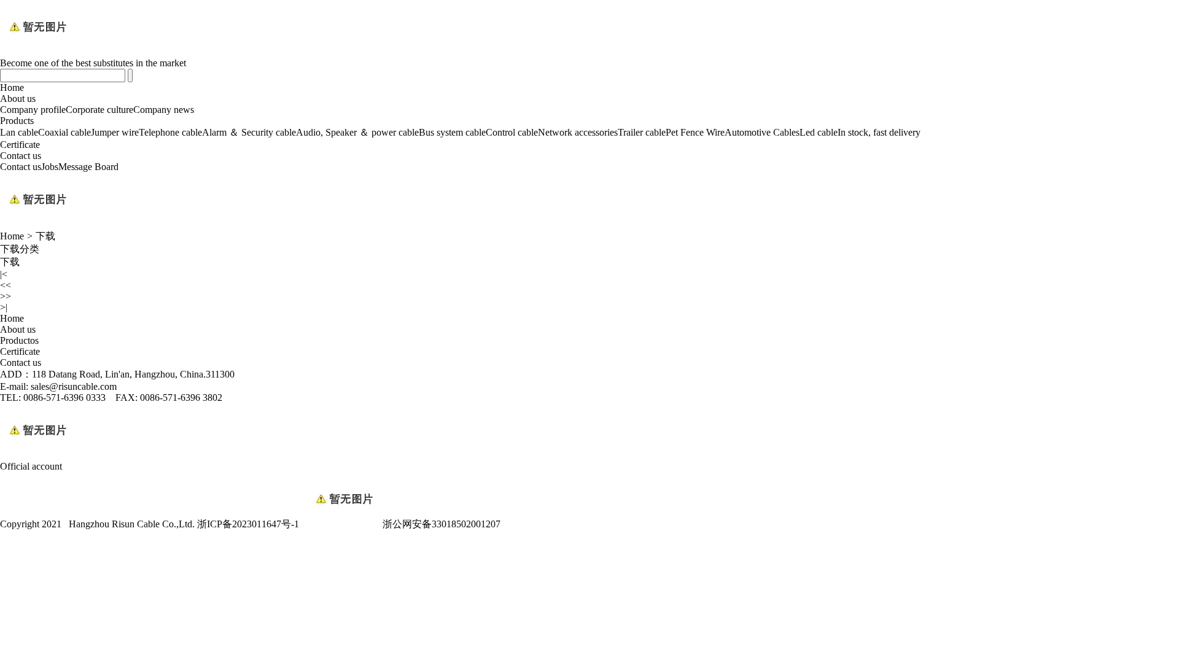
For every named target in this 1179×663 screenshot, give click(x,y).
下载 (45, 236)
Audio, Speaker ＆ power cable (357, 132)
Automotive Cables (762, 132)
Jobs (49, 166)
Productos (19, 340)
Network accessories (578, 132)
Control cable (512, 132)
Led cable (819, 132)
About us (18, 98)
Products (17, 120)
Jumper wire (115, 132)
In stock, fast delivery (879, 132)
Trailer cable (642, 132)
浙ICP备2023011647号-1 (248, 524)
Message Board (88, 166)
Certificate (20, 144)
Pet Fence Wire (695, 132)
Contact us (20, 155)
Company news (163, 109)
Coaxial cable (64, 132)
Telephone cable (170, 132)
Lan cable (19, 132)
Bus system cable (452, 132)
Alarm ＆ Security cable (249, 132)
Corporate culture (99, 109)
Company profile (33, 109)
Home (12, 87)
